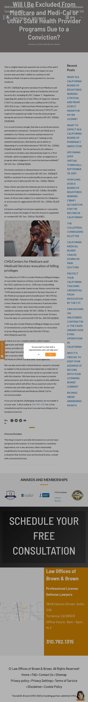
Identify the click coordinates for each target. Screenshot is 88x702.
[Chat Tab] (44, 351)
